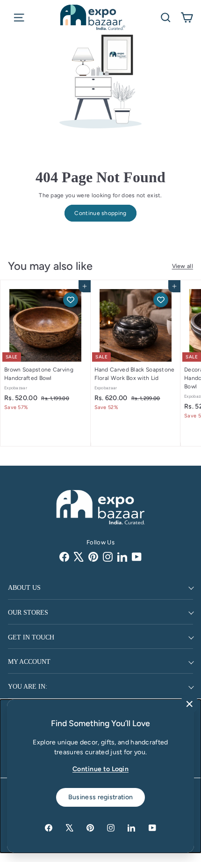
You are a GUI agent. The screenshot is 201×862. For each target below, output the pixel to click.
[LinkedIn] (122, 557)
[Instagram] (108, 557)
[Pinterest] (93, 557)
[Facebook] (64, 557)
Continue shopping (100, 213)
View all (182, 266)
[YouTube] (137, 557)
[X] (79, 557)
